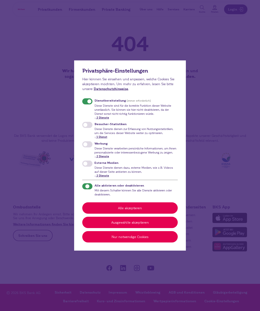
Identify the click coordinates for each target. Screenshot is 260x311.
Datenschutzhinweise (111, 89)
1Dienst (100, 136)
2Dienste (101, 117)
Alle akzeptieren (130, 208)
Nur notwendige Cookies (130, 237)
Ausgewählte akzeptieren (130, 222)
